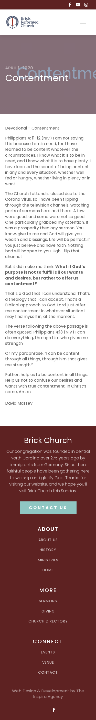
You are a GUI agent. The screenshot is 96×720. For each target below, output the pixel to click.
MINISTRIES (48, 560)
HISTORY (48, 550)
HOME (48, 570)
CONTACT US (48, 508)
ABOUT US (48, 540)
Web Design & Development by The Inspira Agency (48, 694)
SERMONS (48, 601)
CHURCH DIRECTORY (48, 621)
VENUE (48, 662)
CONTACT (48, 672)
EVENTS (48, 652)
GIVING (48, 611)
